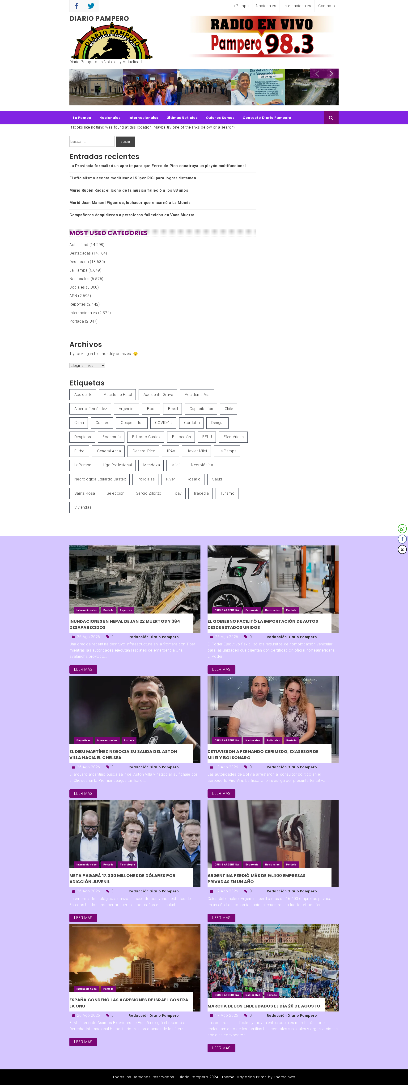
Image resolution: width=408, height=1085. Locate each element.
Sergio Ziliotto (149, 493)
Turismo (227, 493)
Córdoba (192, 422)
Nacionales (266, 6)
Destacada (79, 261)
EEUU (207, 437)
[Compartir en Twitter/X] (402, 549)
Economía (111, 437)
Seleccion (115, 493)
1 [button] (298, 101)
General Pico (143, 451)
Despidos (82, 437)
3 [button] (308, 101)
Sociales (77, 287)
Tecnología (127, 864)
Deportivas (83, 740)
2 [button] (303, 101)
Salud (217, 479)
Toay (177, 493)
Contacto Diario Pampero (267, 117)
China (79, 422)
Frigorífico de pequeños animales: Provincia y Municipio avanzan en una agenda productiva (310, 86)
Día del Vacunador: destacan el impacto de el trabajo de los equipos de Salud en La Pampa (150, 86)
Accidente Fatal (118, 394)
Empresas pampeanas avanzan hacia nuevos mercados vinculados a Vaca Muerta (256, 86)
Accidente (83, 394)
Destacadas (80, 253)
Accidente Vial (197, 394)
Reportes (77, 304)
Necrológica (202, 465)
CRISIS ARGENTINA (227, 610)
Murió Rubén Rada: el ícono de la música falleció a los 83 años (128, 190)
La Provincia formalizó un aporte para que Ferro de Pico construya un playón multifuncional (96, 86)
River (170, 479)
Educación (181, 437)
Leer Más (83, 669)
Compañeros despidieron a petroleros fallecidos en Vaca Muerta (132, 215)
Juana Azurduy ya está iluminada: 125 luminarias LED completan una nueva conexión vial (202, 88)
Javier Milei (197, 451)
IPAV (171, 451)
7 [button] (327, 101)
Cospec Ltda (132, 422)
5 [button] (317, 101)
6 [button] (322, 101)
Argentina (127, 408)
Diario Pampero (99, 18)
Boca (152, 408)
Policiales (146, 479)
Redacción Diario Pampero (154, 637)
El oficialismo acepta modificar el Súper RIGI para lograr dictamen (132, 178)
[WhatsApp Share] (402, 528)
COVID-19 (164, 422)
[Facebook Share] (402, 539)
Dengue (218, 422)
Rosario (194, 479)
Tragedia (201, 493)
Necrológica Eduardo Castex (100, 479)
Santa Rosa (84, 493)
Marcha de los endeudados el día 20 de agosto (264, 1006)
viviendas (82, 507)
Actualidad (78, 244)
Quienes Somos (220, 117)
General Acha (109, 451)
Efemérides (234, 437)
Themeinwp (284, 1077)
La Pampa (239, 6)
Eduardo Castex (146, 437)
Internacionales (297, 6)
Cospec (103, 422)
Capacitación (201, 408)
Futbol (80, 451)
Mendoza (151, 465)
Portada (76, 321)
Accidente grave (158, 394)
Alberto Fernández (90, 408)
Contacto (326, 6)
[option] (96, 88)
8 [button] (331, 101)
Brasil (173, 408)
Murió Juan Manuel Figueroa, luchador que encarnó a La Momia (130, 202)
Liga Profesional (117, 465)
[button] (402, 559)
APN (73, 296)
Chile (229, 408)
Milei (175, 465)
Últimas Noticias (182, 117)
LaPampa (82, 465)
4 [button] (312, 101)
